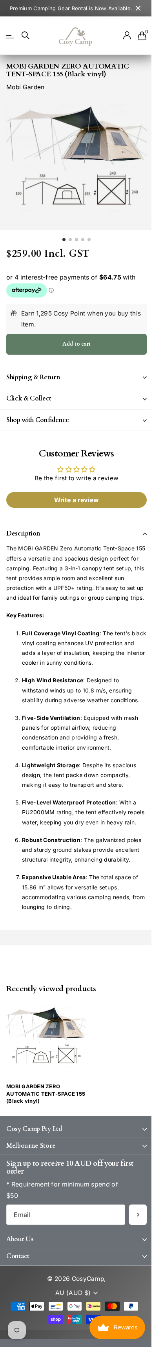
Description (23, 533)
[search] (25, 35)
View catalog (10, 35)
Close (138, 8)
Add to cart (76, 344)
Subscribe (132, 1244)
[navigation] (64, 239)
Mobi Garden (25, 87)
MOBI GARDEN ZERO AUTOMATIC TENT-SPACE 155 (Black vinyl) (45, 1123)
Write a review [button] (73, 500)
